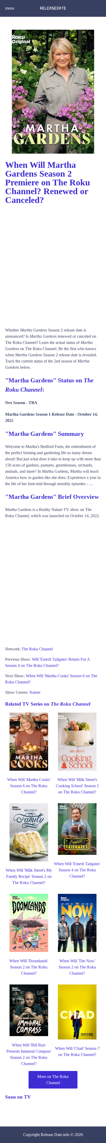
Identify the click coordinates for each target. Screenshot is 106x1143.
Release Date (51, 1134)
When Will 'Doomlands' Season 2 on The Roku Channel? (28, 967)
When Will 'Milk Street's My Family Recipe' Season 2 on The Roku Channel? (29, 876)
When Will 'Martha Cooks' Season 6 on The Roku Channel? (28, 785)
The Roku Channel (37, 649)
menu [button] (9, 8)
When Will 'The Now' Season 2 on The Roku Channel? (77, 967)
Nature (34, 692)
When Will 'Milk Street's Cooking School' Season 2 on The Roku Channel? (77, 785)
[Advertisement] (53, 263)
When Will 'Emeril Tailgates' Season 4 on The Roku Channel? (77, 870)
